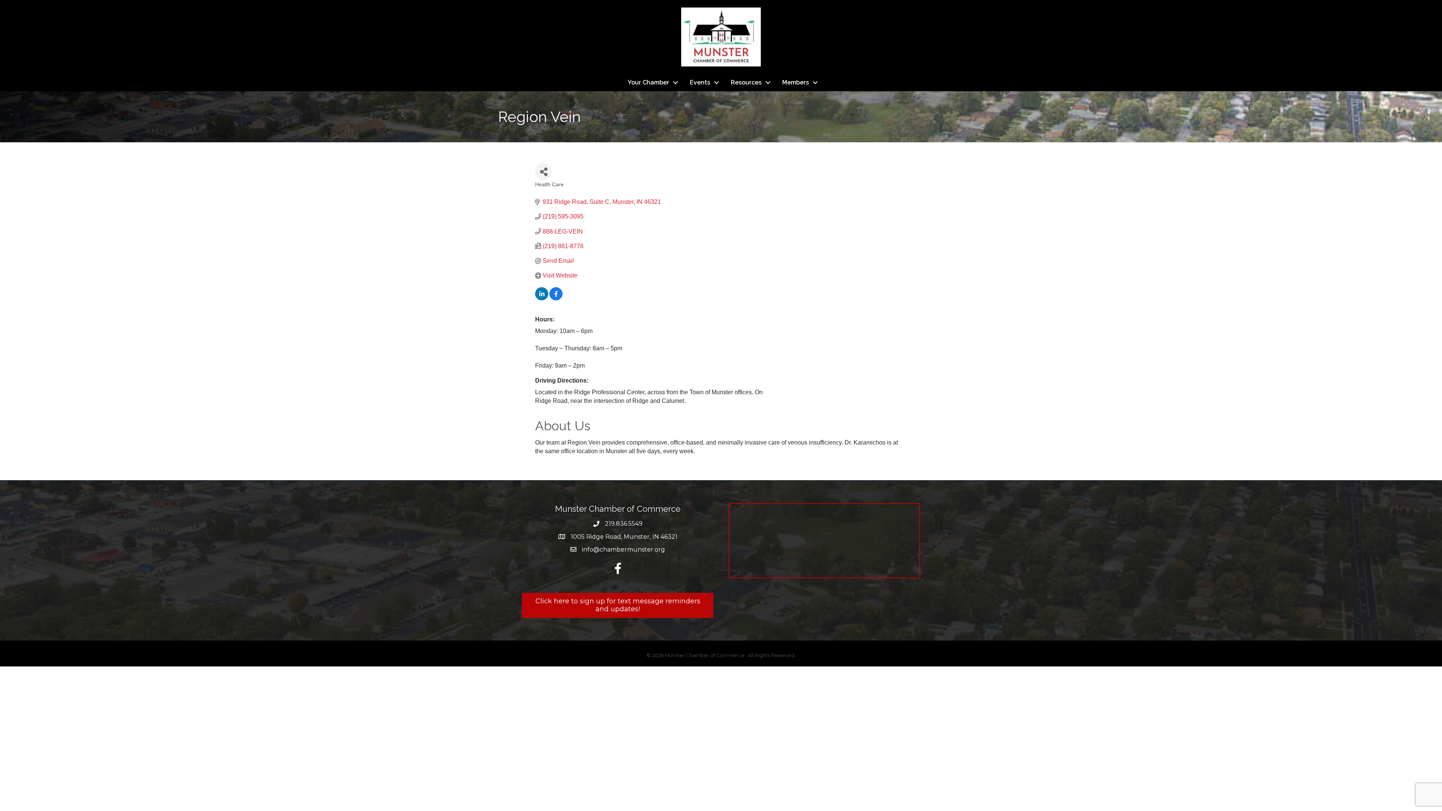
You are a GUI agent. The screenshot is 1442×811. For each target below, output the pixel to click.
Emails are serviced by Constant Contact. (806, 744)
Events (700, 82)
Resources (746, 82)
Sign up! (1004, 730)
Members (795, 82)
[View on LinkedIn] (541, 298)
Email (354, 718)
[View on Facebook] (556, 298)
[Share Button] (543, 171)
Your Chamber (648, 82)
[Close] (1088, 694)
